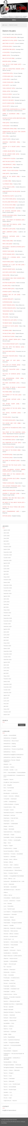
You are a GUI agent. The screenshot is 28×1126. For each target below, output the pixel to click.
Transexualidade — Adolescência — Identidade (12, 1058)
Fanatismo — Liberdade (10, 856)
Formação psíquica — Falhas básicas (13, 870)
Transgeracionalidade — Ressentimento (13, 1067)
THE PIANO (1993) (7, 391)
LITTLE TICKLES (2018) (8, 187)
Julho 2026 (6, 532)
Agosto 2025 (7, 563)
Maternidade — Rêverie (9, 920)
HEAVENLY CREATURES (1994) (11, 142)
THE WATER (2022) (7, 454)
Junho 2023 (6, 634)
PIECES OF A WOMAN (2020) (11, 257)
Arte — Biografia (8, 785)
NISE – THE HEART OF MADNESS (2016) (13, 220)
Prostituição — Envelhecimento (11, 977)
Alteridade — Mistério (9, 767)
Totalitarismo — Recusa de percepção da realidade (14, 1054)
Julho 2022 (6, 665)
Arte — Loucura (7, 790)
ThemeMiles (4, 1123)
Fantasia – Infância (8, 862)
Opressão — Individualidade (10, 961)
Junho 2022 (6, 667)
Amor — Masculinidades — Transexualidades (14, 772)
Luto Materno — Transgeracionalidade (13, 911)
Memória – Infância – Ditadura (11, 933)
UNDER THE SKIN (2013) (9, 490)
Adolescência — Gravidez (10, 746)
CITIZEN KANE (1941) (8, 76)
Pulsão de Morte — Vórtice (10, 994)
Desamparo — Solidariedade (11, 823)
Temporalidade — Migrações (11, 1050)
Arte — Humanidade (9, 787)
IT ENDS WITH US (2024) (9, 158)
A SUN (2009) (6, 52)
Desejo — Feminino (8, 826)
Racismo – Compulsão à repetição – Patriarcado (12, 997)
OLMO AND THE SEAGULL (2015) (12, 224)
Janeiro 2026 (7, 549)
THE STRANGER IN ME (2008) (10, 436)
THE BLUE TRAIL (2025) (9, 333)
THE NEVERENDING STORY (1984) (13, 378)
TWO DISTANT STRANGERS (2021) (12, 486)
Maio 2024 (6, 604)
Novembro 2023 (8, 620)
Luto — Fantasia (8, 903)
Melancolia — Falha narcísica (11, 930)
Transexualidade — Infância (10, 1062)
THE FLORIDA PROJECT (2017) (10, 344)
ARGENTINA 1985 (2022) (9, 49)
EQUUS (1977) (6, 106)
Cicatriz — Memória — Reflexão (11, 796)
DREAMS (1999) (7, 97)
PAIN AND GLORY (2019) (9, 228)
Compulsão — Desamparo (10, 798)
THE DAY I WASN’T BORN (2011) (11, 339)
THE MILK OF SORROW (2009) (12, 374)
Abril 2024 (6, 607)
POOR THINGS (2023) (8, 261)
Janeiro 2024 (7, 615)
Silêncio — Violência (8, 1026)
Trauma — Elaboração (9, 1081)
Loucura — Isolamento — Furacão (12, 900)
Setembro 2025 (7, 560)
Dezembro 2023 (8, 618)
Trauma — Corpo (8, 1075)
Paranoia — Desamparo (9, 969)
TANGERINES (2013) (8, 311)
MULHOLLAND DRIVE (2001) (10, 202)
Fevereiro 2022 (7, 678)
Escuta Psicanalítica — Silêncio (11, 851)
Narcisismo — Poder (9, 947)
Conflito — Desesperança (10, 801)
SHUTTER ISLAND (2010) (9, 282)
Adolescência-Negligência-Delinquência (13, 754)
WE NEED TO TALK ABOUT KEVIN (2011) (13, 502)
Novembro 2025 (8, 554)
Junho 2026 (6, 535)
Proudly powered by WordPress (8, 1121)
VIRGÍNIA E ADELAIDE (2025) (11, 493)
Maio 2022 (6, 670)
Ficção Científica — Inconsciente (12, 867)
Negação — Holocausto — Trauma (12, 950)
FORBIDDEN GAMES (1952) (10, 128)
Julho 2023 (6, 632)
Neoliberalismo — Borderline (11, 953)
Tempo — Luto (7, 1048)
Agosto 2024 (7, 596)
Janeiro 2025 (7, 582)
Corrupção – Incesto (9, 809)
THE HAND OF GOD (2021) (11, 360)
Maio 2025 (6, 571)
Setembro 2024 (7, 593)
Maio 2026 (6, 538)
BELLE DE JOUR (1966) (8, 58)
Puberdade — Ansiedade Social (11, 988)
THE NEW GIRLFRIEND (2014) (11, 382)
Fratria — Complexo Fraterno (11, 873)
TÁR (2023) (5, 314)
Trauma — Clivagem (8, 1073)
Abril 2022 (6, 673)
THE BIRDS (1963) (7, 330)
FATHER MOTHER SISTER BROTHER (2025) (14, 118)
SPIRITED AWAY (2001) (8, 288)
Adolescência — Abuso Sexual (11, 740)
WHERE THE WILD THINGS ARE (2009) (13, 507)
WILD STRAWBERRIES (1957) (11, 511)
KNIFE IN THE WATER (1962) (11, 176)
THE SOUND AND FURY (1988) (12, 423)
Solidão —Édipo (7, 1034)
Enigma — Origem (8, 845)
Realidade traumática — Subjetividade (13, 1004)
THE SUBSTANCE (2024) (9, 439)
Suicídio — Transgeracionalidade (11, 1042)
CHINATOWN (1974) (8, 73)
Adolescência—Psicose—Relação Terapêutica (12, 760)
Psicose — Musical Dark (9, 983)
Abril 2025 (6, 574)
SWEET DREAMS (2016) (9, 305)
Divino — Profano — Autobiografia (12, 840)
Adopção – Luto (7, 764)
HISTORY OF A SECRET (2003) (11, 146)
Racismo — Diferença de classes (12, 1001)
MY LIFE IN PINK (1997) (9, 208)
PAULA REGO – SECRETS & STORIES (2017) (14, 246)
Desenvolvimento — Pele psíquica (12, 831)
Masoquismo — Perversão (10, 914)
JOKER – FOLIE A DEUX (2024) (10, 170)
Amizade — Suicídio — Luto (10, 769)
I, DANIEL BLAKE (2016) (9, 151)
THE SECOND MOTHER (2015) (11, 399)
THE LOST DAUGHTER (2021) (11, 369)
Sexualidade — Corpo (9, 1023)
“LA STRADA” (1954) (7, 184)
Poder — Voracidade (9, 975)
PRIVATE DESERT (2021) (9, 269)
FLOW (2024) (6, 125)
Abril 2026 (6, 541)
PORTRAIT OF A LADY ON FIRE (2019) (13, 264)
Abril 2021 (6, 706)
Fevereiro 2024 (7, 612)
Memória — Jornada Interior (11, 936)
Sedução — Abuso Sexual (10, 1017)
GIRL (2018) (5, 136)
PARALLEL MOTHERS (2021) (11, 236)
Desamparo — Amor (9, 820)
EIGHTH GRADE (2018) (8, 103)
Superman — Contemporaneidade (12, 1045)
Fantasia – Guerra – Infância (10, 859)
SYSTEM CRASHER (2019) (9, 308)
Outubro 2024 (7, 590)
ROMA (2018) (6, 275)
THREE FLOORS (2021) (8, 483)
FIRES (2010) (6, 122)
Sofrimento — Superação (10, 1031)
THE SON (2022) (7, 417)
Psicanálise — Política (9, 980)
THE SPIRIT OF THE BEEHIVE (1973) (12, 427)
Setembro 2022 (7, 659)
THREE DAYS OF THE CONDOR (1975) (13, 474)
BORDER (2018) (7, 61)
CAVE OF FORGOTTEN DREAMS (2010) (14, 68)
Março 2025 (6, 576)
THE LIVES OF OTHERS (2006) (11, 365)
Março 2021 (6, 709)
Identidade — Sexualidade (10, 886)
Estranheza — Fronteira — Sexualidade (13, 853)
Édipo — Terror (7, 842)
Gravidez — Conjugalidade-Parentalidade (14, 875)
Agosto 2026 (7, 530)
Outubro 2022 (7, 656)
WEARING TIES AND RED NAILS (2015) (13, 498)
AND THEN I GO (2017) (8, 43)
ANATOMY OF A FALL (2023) (10, 40)
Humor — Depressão (9, 884)
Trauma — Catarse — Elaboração (12, 1070)
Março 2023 (6, 643)
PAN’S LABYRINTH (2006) (10, 231)
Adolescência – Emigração (10, 738)
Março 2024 (7, 610)
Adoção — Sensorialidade (10, 735)
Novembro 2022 (8, 654)
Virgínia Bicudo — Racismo (10, 1100)
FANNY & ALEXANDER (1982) (11, 113)
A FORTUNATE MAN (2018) (9, 37)
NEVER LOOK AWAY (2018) (10, 215)
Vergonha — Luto (8, 1095)
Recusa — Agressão (8, 1006)
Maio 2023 (6, 637)
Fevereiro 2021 (7, 711)
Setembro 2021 (7, 692)
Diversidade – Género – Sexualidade (12, 837)
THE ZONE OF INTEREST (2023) (11, 460)
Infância (6, 892)
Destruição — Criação (9, 834)
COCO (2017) (6, 85)
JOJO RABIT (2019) (7, 167)
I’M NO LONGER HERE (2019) (11, 154)
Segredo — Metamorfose (10, 1020)
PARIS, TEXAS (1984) (8, 240)
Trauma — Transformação (10, 1089)
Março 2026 (6, 543)
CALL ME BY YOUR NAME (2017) (12, 64)
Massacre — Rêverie (9, 917)
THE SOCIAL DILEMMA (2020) (12, 412)
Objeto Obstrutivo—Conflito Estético (13, 955)
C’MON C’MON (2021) (8, 82)
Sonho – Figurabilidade (9, 1037)
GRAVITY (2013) (6, 139)
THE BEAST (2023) (7, 323)
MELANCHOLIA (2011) (8, 196)
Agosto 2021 (7, 695)
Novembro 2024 (8, 587)
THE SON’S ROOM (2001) (9, 420)
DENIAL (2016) (6, 91)
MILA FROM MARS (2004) (9, 199)
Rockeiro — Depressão (9, 1015)
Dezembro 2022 (8, 651)
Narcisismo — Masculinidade (11, 944)
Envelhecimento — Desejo (10, 848)
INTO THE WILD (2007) (9, 161)
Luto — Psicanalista (8, 906)
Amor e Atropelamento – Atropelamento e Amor (14, 776)
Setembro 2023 (7, 626)
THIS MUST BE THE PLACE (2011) (12, 465)
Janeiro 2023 (7, 648)
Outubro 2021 (7, 689)
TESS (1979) (5, 317)
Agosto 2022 (7, 662)
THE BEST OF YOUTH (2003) (10, 326)
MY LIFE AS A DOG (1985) (9, 205)
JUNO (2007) (6, 173)
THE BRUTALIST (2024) (8, 336)
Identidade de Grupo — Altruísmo (12, 889)
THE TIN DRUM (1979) (8, 447)
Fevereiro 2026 (7, 546)
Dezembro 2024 (8, 585)
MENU (14, 20)
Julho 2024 (6, 598)
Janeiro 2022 (7, 681)
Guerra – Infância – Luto (9, 878)
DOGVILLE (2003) (7, 94)
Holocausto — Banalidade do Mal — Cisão (14, 881)
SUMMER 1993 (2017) (8, 299)
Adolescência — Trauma (9, 751)
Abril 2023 (6, 640)
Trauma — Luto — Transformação (12, 1084)
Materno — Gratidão (9, 925)
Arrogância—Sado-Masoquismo (11, 782)
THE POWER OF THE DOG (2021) (12, 394)
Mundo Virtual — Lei (9, 939)
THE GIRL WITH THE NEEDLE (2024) (13, 347)
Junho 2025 (6, 568)
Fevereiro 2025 (7, 579)
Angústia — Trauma (8, 779)
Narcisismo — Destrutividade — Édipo (13, 942)
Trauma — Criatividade (9, 1078)
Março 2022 (6, 676)
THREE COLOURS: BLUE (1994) (11, 478)
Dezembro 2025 (8, 552)
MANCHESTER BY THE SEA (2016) (11, 191)
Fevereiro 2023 (7, 645)
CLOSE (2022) (6, 79)
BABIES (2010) (6, 55)
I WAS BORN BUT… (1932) (9, 164)
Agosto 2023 (7, 629)
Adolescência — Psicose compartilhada (13, 749)
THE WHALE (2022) (7, 457)
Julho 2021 (6, 698)
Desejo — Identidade (9, 829)
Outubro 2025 (7, 557)
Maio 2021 (6, 703)
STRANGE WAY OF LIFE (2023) (11, 294)
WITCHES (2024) (7, 516)
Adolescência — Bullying (10, 743)
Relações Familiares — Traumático (12, 1012)
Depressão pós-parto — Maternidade (13, 812)
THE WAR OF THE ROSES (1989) (11, 450)
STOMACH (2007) (7, 291)
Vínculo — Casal (7, 1097)
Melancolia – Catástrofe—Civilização (12, 928)
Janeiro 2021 (7, 714)
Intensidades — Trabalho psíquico (12, 897)
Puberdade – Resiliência (10, 986)
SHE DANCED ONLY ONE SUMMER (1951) (13, 278)
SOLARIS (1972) (6, 285)
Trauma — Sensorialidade (10, 1086)
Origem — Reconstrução (10, 964)
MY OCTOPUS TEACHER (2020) (11, 211)
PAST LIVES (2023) (7, 243)
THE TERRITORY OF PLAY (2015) (12, 442)
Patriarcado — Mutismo (9, 972)
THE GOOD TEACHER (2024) (10, 356)
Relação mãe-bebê (8, 1009)
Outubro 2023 (7, 623)
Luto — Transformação (9, 908)
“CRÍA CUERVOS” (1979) (9, 88)
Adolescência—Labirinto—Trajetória (12, 757)
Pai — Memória (7, 966)
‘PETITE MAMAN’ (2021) (9, 254)
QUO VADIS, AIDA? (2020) (9, 272)
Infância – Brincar (8, 895)
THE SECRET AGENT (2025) (11, 403)
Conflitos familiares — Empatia (11, 804)
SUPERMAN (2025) (7, 302)
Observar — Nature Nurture (10, 958)
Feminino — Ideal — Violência (11, 864)
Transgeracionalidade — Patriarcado (12, 1064)
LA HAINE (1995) (7, 181)
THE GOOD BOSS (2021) (9, 351)
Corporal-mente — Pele (9, 807)
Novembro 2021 (7, 687)
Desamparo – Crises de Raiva (11, 818)
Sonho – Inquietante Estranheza (12, 1039)
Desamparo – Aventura (9, 815)
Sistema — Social (8, 1028)
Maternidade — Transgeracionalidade (13, 922)
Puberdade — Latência (9, 991)
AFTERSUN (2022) (7, 46)
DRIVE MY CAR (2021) (8, 100)
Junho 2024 (6, 601)
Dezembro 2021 (8, 684)
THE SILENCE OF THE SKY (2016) (12, 408)
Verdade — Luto (8, 1092)
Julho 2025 (6, 565)
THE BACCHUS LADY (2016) (10, 320)
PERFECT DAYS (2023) (8, 251)
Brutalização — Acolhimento (11, 793)
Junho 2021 (6, 700)
